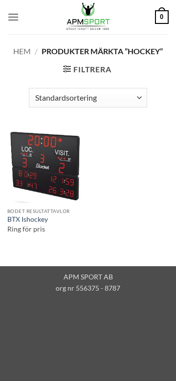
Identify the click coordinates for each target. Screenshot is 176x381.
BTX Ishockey (27, 219)
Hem (22, 51)
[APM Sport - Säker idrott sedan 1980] (88, 17)
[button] (13, 17)
